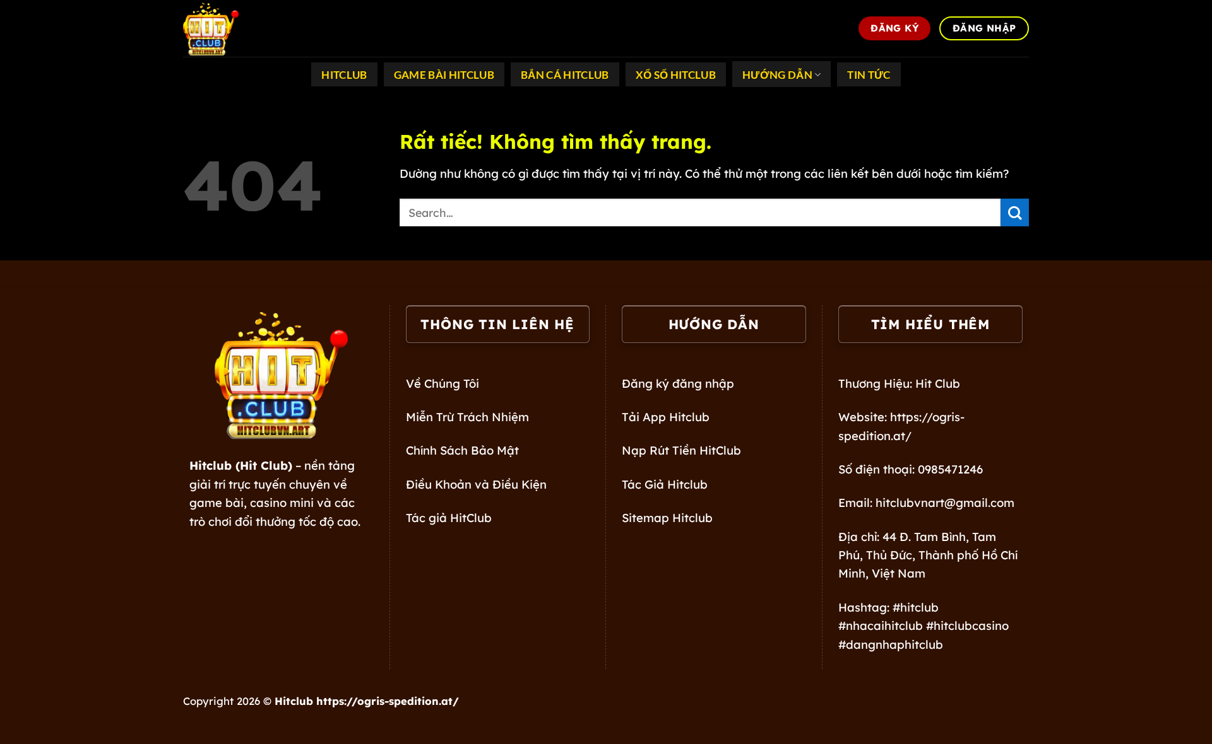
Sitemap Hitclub (667, 518)
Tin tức (868, 75)
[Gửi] (1015, 213)
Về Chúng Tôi (442, 383)
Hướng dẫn (777, 75)
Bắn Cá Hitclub (565, 75)
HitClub (344, 75)
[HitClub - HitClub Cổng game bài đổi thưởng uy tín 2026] (246, 28)
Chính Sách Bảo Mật (462, 450)
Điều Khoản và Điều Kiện (476, 484)
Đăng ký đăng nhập (678, 383)
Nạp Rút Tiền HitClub (681, 450)
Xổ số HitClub (676, 75)
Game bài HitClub (444, 75)
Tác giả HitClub (449, 518)
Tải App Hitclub (666, 417)
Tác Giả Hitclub (665, 484)
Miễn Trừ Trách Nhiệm (467, 417)
